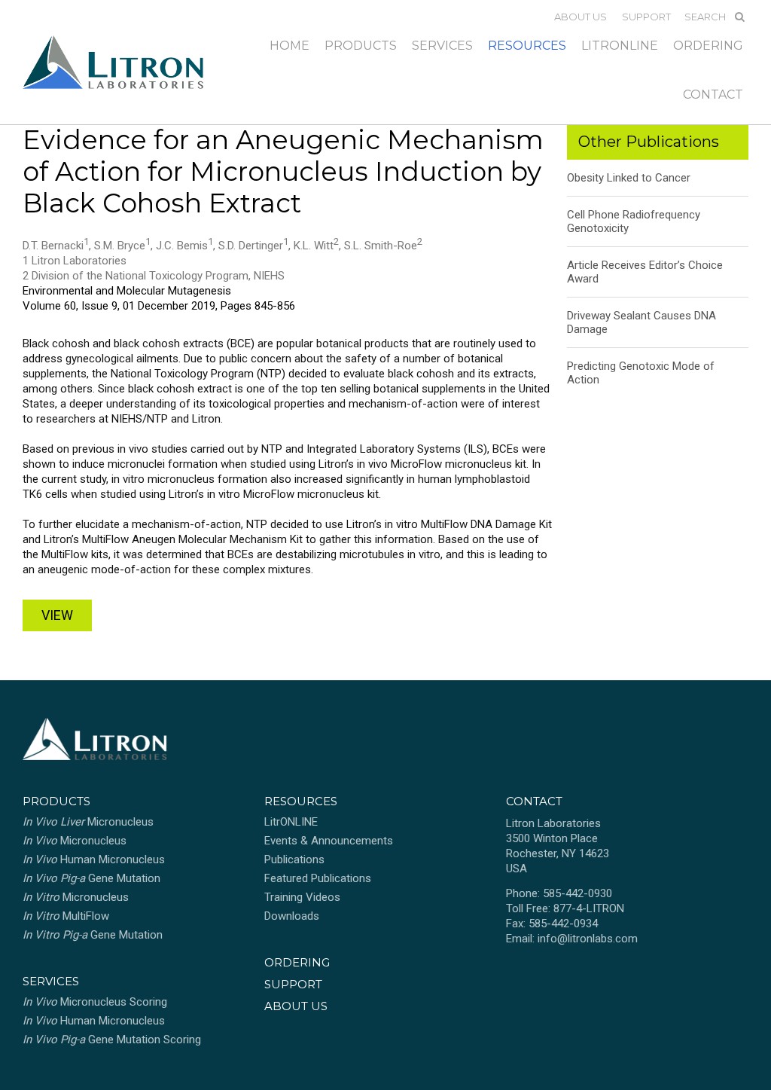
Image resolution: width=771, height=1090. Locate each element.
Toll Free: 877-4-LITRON (565, 908)
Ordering (708, 45)
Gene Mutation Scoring (112, 1039)
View (57, 615)
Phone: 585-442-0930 (559, 893)
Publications (294, 859)
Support (646, 17)
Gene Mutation (91, 878)
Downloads (291, 916)
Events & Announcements (328, 840)
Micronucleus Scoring (95, 1002)
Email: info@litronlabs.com (572, 938)
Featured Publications (317, 878)
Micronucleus (88, 822)
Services (442, 45)
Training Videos (302, 897)
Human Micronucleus (94, 859)
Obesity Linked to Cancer (628, 178)
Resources (527, 45)
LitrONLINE (619, 45)
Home (289, 45)
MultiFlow (66, 916)
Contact (713, 94)
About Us (580, 17)
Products (361, 45)
